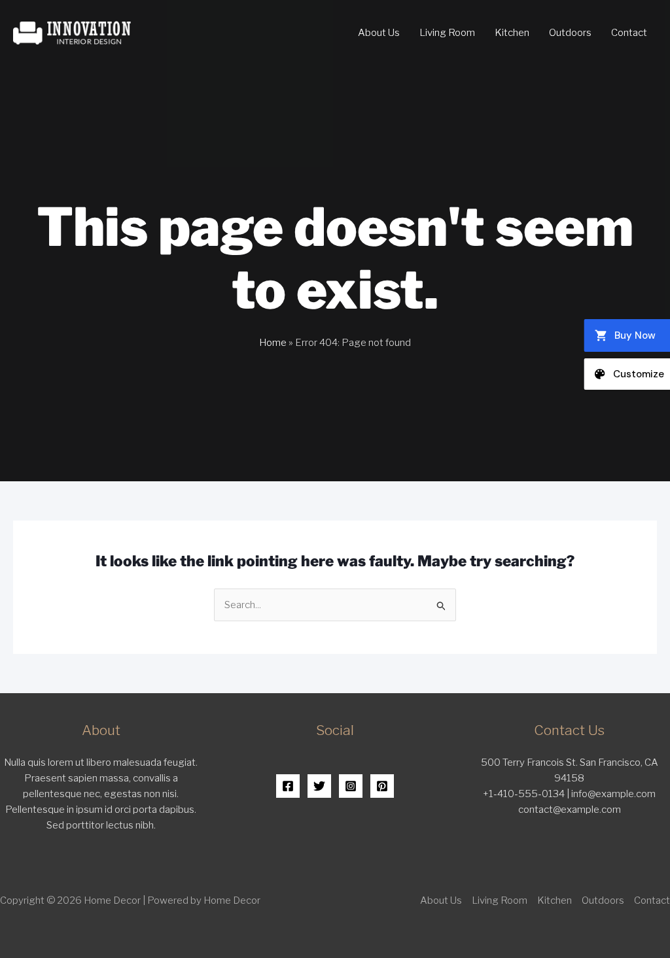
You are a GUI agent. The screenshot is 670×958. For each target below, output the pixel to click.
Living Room (447, 33)
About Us (379, 33)
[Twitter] (319, 786)
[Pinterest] (382, 786)
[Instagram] (350, 786)
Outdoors (570, 33)
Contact (629, 33)
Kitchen (512, 33)
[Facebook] (288, 786)
